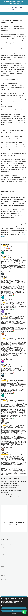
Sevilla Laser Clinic (14, 8)
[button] (24, 612)
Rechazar (14, 610)
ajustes (14, 603)
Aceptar (14, 608)
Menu (14, 13)
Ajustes (14, 613)
